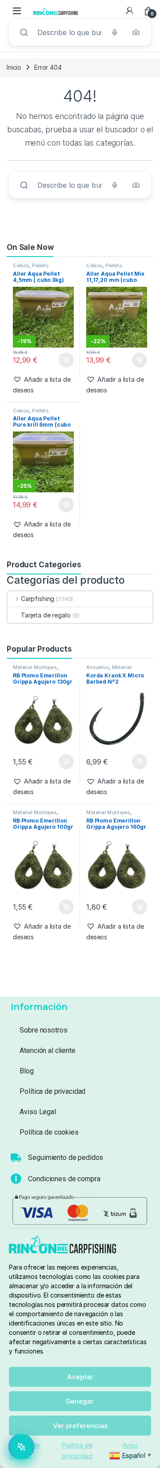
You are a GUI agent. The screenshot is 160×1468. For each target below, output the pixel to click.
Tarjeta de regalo (46, 615)
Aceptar (80, 1377)
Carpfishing (37, 598)
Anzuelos (97, 667)
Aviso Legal (38, 1112)
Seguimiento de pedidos (65, 1157)
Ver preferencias (80, 1425)
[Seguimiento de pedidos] (16, 1157)
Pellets (40, 265)
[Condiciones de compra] (16, 1178)
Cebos (21, 265)
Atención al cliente (47, 1050)
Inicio (14, 67)
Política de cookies (49, 1132)
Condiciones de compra (64, 1179)
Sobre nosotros (43, 1030)
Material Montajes (35, 667)
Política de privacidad (52, 1091)
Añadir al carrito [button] (64, 360)
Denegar (80, 1401)
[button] (43, 385)
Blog (26, 1071)
